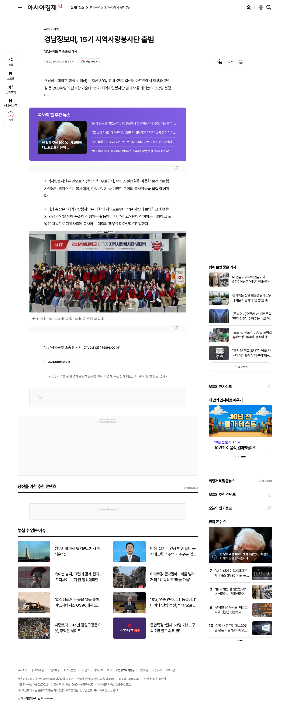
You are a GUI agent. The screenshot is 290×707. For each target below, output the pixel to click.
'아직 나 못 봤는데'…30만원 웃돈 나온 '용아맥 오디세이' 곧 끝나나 (231, 630)
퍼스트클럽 (70, 670)
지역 (56, 29)
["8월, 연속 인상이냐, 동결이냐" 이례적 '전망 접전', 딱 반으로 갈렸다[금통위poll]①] (129, 612)
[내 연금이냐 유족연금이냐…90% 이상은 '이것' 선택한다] (219, 285)
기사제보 (98, 670)
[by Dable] (191, 488)
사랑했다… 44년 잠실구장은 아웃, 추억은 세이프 (78, 628)
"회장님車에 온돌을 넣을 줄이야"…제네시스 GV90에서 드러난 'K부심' (78, 602)
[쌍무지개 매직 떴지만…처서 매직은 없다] (34, 561)
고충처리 (157, 670)
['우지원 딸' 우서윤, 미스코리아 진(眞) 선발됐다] (262, 616)
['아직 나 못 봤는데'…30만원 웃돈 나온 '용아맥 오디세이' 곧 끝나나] (262, 634)
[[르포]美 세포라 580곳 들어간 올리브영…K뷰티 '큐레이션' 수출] (219, 340)
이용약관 (143, 670)
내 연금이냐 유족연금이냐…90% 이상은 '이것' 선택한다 (250, 279)
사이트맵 (170, 670)
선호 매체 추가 (93, 61)
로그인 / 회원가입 (248, 7)
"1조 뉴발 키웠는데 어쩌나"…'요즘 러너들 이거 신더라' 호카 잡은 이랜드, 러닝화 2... (134, 133)
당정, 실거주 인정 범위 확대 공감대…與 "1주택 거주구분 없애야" (173, 551)
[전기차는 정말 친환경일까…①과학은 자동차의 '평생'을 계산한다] (219, 303)
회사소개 (22, 670)
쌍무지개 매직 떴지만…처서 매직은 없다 (77, 551)
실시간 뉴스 (77, 7)
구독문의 (84, 670)
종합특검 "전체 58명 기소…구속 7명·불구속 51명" (172, 628)
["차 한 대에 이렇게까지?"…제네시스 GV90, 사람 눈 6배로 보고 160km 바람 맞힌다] (262, 579)
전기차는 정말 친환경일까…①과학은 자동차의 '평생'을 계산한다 (251, 298)
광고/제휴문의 (38, 670)
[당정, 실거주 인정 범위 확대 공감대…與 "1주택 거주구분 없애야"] (129, 561)
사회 (47, 29)
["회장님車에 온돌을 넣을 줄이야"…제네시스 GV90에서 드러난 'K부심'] (34, 612)
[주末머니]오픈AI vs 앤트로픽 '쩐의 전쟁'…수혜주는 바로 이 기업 (251, 316)
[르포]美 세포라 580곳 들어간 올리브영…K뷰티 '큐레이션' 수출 (252, 334)
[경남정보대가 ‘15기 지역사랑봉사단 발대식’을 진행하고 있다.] (107, 271)
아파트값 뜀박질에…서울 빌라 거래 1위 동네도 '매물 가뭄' (172, 577)
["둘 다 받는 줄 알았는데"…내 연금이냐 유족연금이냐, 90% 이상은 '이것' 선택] (262, 597)
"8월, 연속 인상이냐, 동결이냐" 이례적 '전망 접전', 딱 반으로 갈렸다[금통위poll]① (173, 602)
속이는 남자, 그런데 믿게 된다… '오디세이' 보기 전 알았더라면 (78, 577)
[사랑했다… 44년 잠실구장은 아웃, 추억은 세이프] (34, 637)
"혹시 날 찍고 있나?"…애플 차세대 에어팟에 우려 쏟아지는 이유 (251, 353)
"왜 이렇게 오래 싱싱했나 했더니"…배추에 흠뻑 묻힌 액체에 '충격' (130, 151)
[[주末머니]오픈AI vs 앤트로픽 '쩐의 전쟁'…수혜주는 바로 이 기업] (219, 322)
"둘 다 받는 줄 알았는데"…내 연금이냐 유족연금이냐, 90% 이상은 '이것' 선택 (134, 123)
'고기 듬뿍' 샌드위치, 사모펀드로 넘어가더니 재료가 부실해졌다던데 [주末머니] (134, 142)
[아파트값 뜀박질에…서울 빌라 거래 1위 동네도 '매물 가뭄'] (129, 586)
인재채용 (55, 670)
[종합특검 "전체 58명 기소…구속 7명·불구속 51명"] (129, 637)
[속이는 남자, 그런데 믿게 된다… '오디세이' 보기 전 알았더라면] (34, 586)
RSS (109, 670)
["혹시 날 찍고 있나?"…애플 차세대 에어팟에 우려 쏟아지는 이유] (219, 359)
